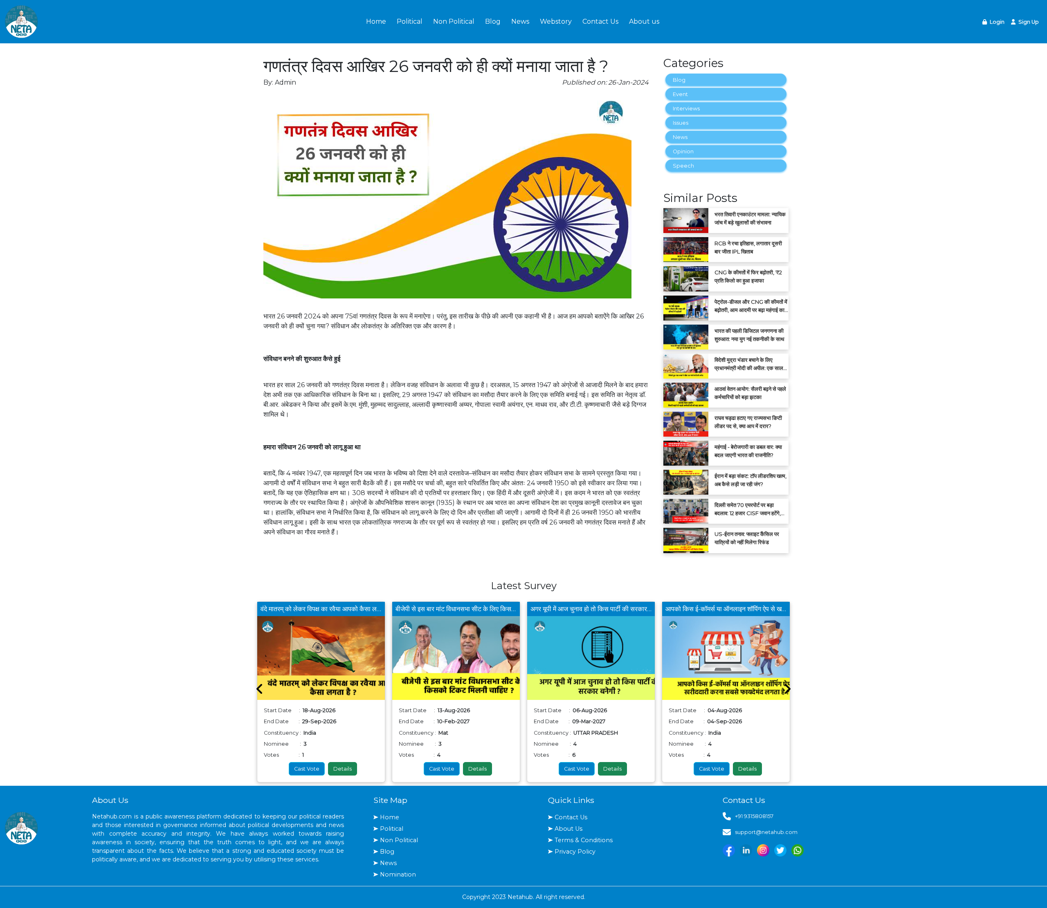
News (520, 21)
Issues (680, 123)
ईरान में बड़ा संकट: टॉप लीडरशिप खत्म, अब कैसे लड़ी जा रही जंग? (750, 480)
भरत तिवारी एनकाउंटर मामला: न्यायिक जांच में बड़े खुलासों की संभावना (750, 218)
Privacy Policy (575, 851)
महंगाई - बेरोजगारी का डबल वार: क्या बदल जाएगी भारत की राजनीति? (748, 451)
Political (409, 21)
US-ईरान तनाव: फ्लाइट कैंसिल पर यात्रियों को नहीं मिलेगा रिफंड (746, 538)
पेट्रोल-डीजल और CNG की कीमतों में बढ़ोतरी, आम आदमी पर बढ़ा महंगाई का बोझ (750, 306)
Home (376, 21)
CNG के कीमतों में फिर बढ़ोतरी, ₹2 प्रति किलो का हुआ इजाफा (748, 276)
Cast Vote (306, 769)
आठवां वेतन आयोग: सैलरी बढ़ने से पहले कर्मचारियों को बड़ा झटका (750, 393)
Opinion (683, 151)
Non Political (453, 21)
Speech (683, 166)
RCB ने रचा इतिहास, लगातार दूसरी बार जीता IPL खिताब (748, 247)
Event (680, 94)
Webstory (556, 21)
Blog (493, 21)
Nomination (398, 874)
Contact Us (600, 21)
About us (644, 21)
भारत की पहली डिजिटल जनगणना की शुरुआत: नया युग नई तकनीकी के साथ (749, 334)
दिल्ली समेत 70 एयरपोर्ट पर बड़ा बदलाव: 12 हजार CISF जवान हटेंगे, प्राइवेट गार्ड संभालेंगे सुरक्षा (747, 509)
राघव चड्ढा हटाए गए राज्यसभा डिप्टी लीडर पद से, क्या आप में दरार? (748, 422)
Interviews (686, 108)
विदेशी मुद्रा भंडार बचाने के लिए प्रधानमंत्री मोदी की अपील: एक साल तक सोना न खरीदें (748, 364)
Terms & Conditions (584, 840)
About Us (568, 828)
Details (342, 769)
